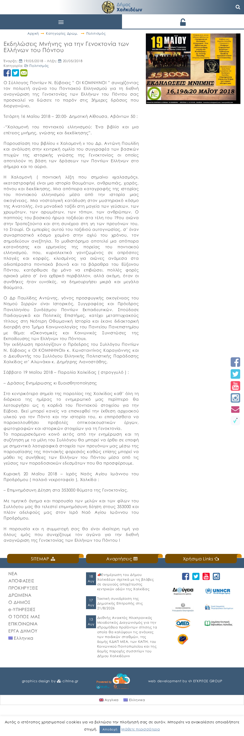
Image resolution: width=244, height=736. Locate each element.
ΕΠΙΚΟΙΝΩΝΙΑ (23, 623)
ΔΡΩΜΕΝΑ (19, 595)
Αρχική (33, 33)
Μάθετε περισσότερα (140, 729)
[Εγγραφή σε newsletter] (235, 409)
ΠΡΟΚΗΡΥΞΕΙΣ (23, 587)
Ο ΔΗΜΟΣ (19, 602)
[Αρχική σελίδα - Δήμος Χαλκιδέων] (122, 7)
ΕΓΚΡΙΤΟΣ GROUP (207, 681)
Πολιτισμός (96, 33)
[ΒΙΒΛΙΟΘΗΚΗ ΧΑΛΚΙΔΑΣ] (218, 623)
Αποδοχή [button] (109, 729)
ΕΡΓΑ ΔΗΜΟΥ (23, 630)
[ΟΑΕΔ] (183, 623)
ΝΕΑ (12, 573)
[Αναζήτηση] (238, 7)
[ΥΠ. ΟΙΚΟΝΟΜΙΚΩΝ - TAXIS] (218, 607)
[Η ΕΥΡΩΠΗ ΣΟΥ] (183, 639)
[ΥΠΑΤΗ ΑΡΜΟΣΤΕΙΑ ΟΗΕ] (218, 591)
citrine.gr (70, 681)
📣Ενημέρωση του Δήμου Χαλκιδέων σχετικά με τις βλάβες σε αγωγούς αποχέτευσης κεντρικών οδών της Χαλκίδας (125, 582)
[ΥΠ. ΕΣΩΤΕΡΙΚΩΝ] (183, 607)
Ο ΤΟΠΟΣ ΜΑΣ (24, 616)
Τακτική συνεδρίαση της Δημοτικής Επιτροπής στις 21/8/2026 (120, 603)
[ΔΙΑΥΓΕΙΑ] (183, 591)
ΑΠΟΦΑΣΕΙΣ (21, 580)
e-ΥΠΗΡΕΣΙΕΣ (22, 609)
